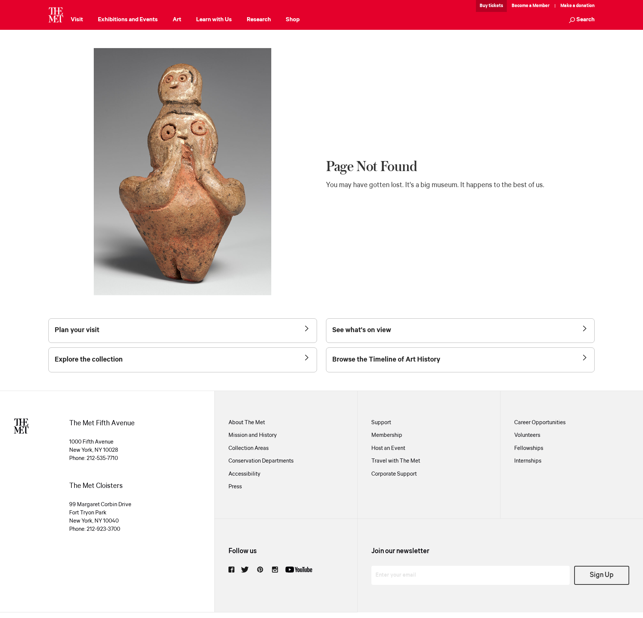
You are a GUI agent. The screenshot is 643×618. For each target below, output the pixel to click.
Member (541, 6)
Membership (386, 435)
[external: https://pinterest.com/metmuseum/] (260, 570)
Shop (293, 19)
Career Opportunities (540, 422)
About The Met (246, 422)
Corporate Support (394, 474)
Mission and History (252, 435)
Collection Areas (248, 448)
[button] (582, 20)
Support (381, 422)
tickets (496, 6)
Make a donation (577, 6)
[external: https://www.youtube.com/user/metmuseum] (298, 570)
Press (235, 487)
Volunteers (527, 435)
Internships (527, 461)
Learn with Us (214, 19)
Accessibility (244, 474)
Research (259, 19)
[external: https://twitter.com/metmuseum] (244, 570)
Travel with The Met (395, 461)
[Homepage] (55, 14)
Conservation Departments (261, 461)
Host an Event (388, 448)
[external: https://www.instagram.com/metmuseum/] (275, 570)
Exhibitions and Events (128, 19)
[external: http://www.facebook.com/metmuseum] (231, 570)
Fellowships (528, 448)
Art (177, 19)
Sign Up (602, 575)
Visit (77, 19)
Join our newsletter (400, 551)
